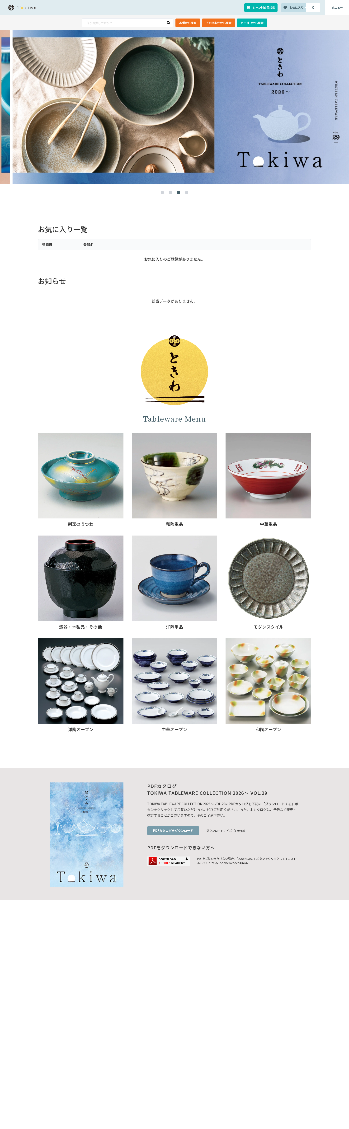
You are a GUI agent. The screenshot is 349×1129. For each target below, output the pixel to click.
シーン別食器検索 (264, 7)
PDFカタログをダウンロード (173, 830)
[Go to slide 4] (186, 192)
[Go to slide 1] (162, 192)
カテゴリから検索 (252, 23)
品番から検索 (187, 23)
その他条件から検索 (218, 23)
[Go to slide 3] (178, 192)
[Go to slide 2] (170, 192)
